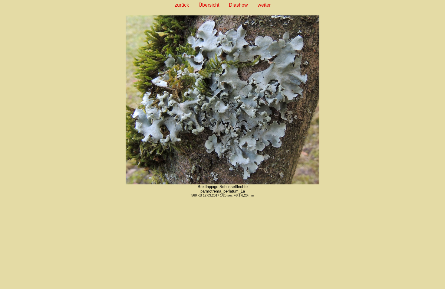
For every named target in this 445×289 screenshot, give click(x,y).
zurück (182, 5)
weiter (264, 5)
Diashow (238, 5)
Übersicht (209, 5)
